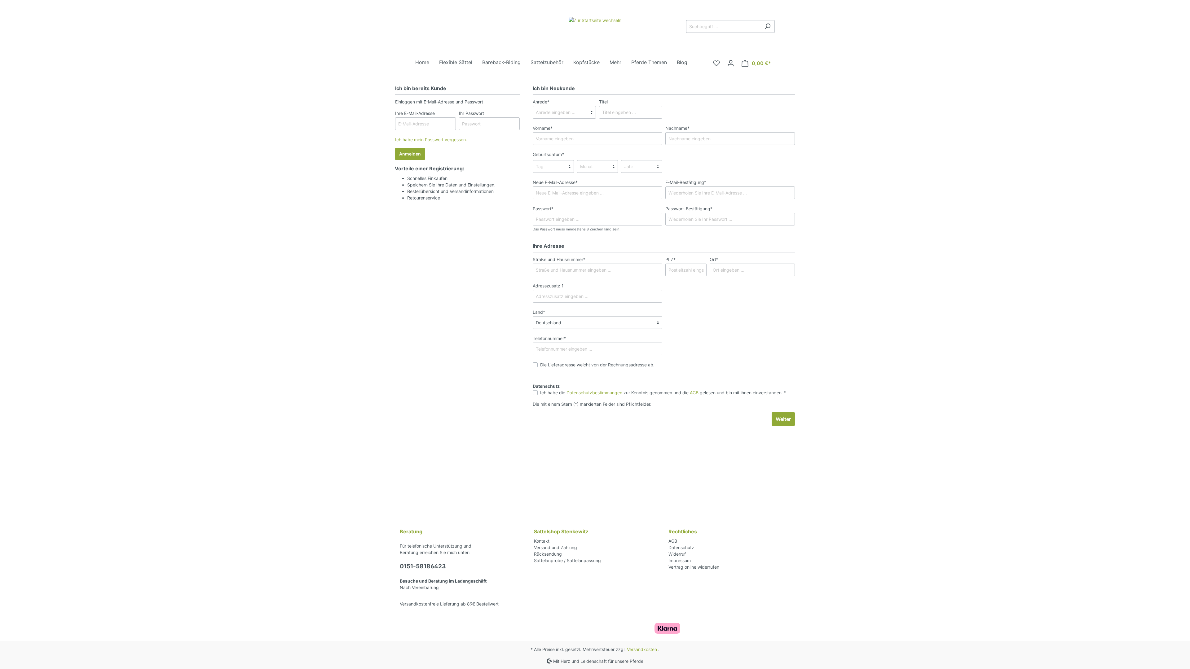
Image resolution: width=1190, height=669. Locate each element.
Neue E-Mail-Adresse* (555, 182)
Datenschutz (681, 547)
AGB (694, 392)
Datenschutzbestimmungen (594, 392)
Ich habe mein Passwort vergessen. (431, 139)
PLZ (670, 259)
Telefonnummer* (549, 338)
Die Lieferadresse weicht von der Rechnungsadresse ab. (597, 364)
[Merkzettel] (716, 63)
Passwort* (543, 208)
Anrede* (541, 101)
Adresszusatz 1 (548, 285)
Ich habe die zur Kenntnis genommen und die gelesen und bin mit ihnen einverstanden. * (663, 392)
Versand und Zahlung (555, 547)
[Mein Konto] (731, 63)
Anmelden (410, 153)
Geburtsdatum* (548, 154)
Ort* (714, 259)
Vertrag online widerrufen (693, 567)
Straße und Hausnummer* (559, 259)
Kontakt (541, 541)
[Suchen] (767, 26)
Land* (539, 312)
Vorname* (543, 128)
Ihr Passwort (471, 113)
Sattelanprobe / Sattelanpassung (567, 560)
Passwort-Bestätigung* (688, 208)
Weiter (783, 419)
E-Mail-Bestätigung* (685, 182)
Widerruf (677, 554)
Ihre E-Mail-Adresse (415, 113)
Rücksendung (548, 554)
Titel (603, 101)
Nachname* (677, 128)
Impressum (679, 560)
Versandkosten (642, 649)
